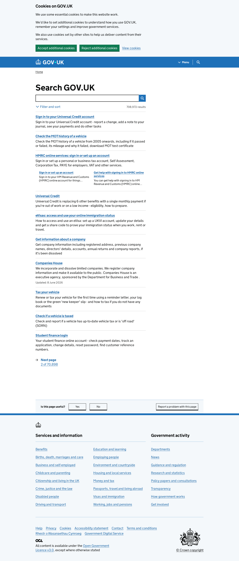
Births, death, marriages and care (59, 457)
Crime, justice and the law (54, 489)
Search (142, 98)
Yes (80, 406)
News (155, 457)
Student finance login (52, 335)
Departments (160, 449)
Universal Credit (48, 196)
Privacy (51, 528)
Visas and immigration (108, 496)
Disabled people (47, 496)
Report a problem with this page (177, 406)
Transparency (161, 489)
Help (39, 528)
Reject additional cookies (99, 48)
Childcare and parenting (53, 473)
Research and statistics (168, 473)
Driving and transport (51, 504)
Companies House (49, 263)
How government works (168, 496)
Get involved (160, 504)
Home (39, 72)
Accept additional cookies (56, 48)
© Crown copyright (189, 550)
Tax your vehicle (47, 292)
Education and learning (109, 449)
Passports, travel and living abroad (118, 489)
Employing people (106, 457)
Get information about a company (60, 239)
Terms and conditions (142, 528)
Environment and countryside (114, 465)
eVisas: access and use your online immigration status (75, 215)
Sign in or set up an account (56, 172)
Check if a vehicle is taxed (54, 316)
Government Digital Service (104, 533)
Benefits (41, 449)
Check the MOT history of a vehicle (61, 136)
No (102, 406)
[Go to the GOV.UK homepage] (50, 62)
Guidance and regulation (168, 465)
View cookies (131, 48)
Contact (117, 528)
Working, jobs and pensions (112, 504)
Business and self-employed (55, 465)
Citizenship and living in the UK (57, 481)
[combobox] (87, 98)
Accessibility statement (91, 528)
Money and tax (103, 481)
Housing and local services (112, 473)
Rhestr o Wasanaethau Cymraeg (58, 533)
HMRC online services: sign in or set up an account (73, 156)
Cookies (65, 528)
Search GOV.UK (77, 87)
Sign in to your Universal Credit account (65, 117)
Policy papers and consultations (174, 481)
